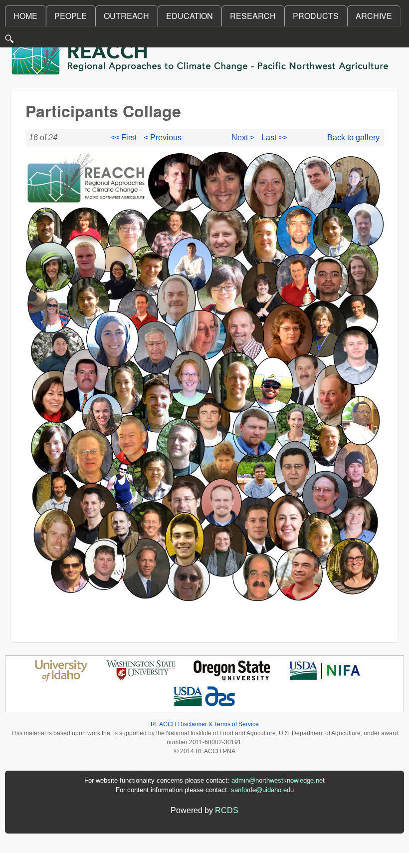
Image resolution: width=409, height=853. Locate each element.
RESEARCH (253, 15)
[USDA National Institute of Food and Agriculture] (325, 679)
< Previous (163, 137)
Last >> (274, 137)
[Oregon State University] (233, 679)
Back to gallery (353, 137)
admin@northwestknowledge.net (278, 780)
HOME (25, 15)
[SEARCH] (10, 41)
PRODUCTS (316, 15)
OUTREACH (126, 15)
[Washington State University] (141, 679)
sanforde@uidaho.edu (262, 790)
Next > (242, 137)
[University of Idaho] (61, 679)
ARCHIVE (374, 15)
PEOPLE (70, 15)
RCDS (226, 810)
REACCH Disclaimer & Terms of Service (205, 724)
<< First (123, 137)
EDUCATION (189, 15)
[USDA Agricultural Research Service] (205, 705)
